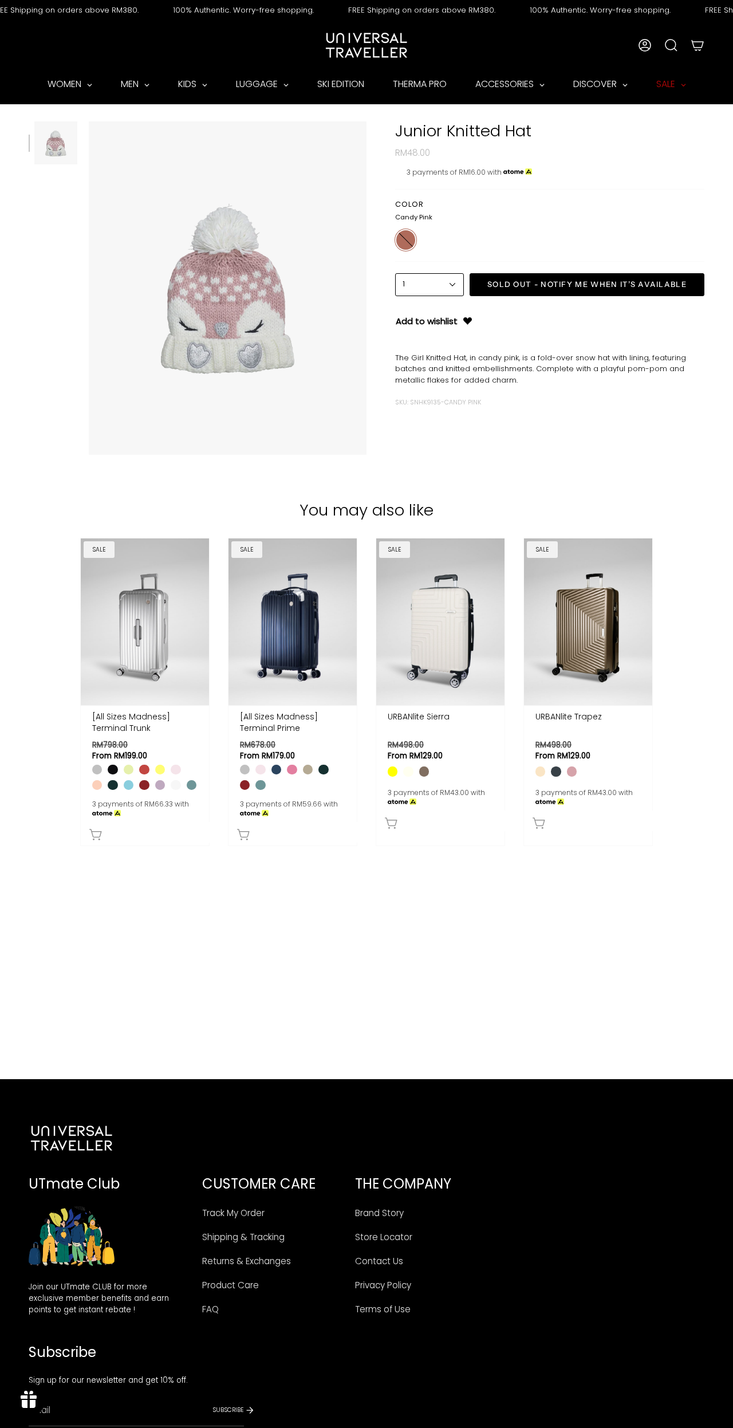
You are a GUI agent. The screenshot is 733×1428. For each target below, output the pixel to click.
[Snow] (175, 785)
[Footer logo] (72, 1138)
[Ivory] (408, 771)
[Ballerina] (175, 769)
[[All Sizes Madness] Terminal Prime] (292, 621)
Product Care (230, 1285)
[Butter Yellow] (160, 769)
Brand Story (379, 1213)
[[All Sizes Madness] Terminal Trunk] (145, 621)
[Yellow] (392, 771)
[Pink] (572, 771)
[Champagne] (540, 771)
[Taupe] (424, 771)
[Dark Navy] (276, 769)
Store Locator (383, 1237)
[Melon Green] (128, 769)
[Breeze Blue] (128, 785)
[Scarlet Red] (144, 785)
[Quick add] (148, 832)
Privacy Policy (383, 1285)
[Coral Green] (191, 785)
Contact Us (379, 1261)
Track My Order (233, 1213)
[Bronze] (308, 769)
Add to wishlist (427, 321)
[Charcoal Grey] (556, 771)
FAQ (210, 1309)
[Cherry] (144, 769)
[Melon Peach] (97, 785)
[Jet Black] (112, 769)
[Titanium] (97, 769)
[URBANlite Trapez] (588, 621)
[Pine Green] (112, 785)
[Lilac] (160, 785)
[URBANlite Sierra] (440, 621)
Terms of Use (383, 1309)
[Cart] (697, 45)
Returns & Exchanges (246, 1261)
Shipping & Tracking (243, 1237)
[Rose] (292, 769)
